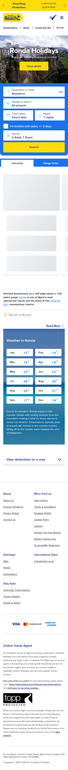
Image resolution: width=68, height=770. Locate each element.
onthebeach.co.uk (44, 561)
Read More (53, 325)
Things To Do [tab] (50, 163)
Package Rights (42, 513)
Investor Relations (13, 506)
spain (26, 27)
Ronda (22, 297)
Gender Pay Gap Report (47, 532)
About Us (8, 500)
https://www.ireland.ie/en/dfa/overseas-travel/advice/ (35, 684)
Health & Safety (11, 602)
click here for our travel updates (22, 688)
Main (6, 561)
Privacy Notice (11, 513)
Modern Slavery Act (45, 538)
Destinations (10, 27)
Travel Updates (11, 596)
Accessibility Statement (47, 545)
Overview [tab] (17, 163)
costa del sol (43, 27)
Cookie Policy (41, 519)
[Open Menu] (62, 17)
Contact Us (9, 519)
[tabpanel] (34, 319)
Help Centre (41, 500)
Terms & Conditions (45, 506)
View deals (34, 66)
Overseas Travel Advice (16, 590)
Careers (38, 525)
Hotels (7, 567)
